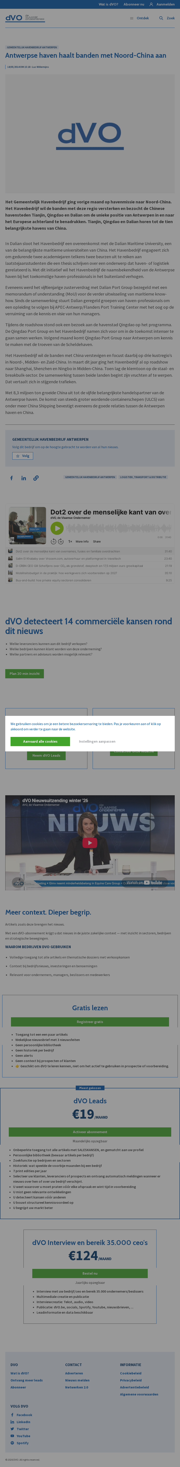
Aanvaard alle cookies (40, 741)
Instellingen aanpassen (97, 741)
